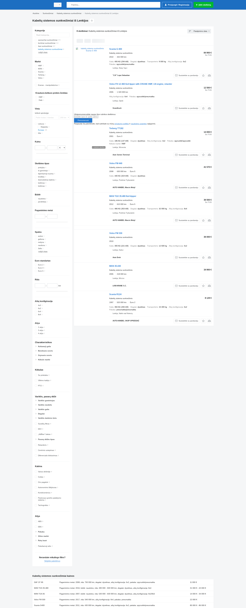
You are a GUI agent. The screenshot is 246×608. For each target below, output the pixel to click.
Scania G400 (39, 605)
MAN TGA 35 (39, 594)
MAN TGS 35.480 (41, 588)
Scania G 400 (115, 49)
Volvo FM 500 (39, 600)
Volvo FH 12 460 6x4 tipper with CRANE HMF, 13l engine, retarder (140, 84)
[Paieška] (69, 4)
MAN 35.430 (115, 266)
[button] (203, 75)
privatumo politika (122, 124)
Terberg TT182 (116, 128)
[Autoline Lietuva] (42, 5)
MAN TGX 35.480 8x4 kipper (122, 196)
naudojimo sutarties (139, 124)
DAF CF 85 (38, 582)
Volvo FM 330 (115, 233)
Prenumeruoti (83, 120)
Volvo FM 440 (115, 163)
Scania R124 (115, 294)
